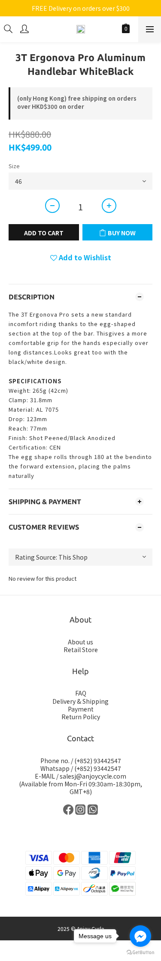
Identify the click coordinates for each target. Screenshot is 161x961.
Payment (81, 709)
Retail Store (81, 649)
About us (80, 642)
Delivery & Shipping (80, 701)
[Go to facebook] (140, 936)
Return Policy (80, 716)
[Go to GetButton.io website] (140, 952)
